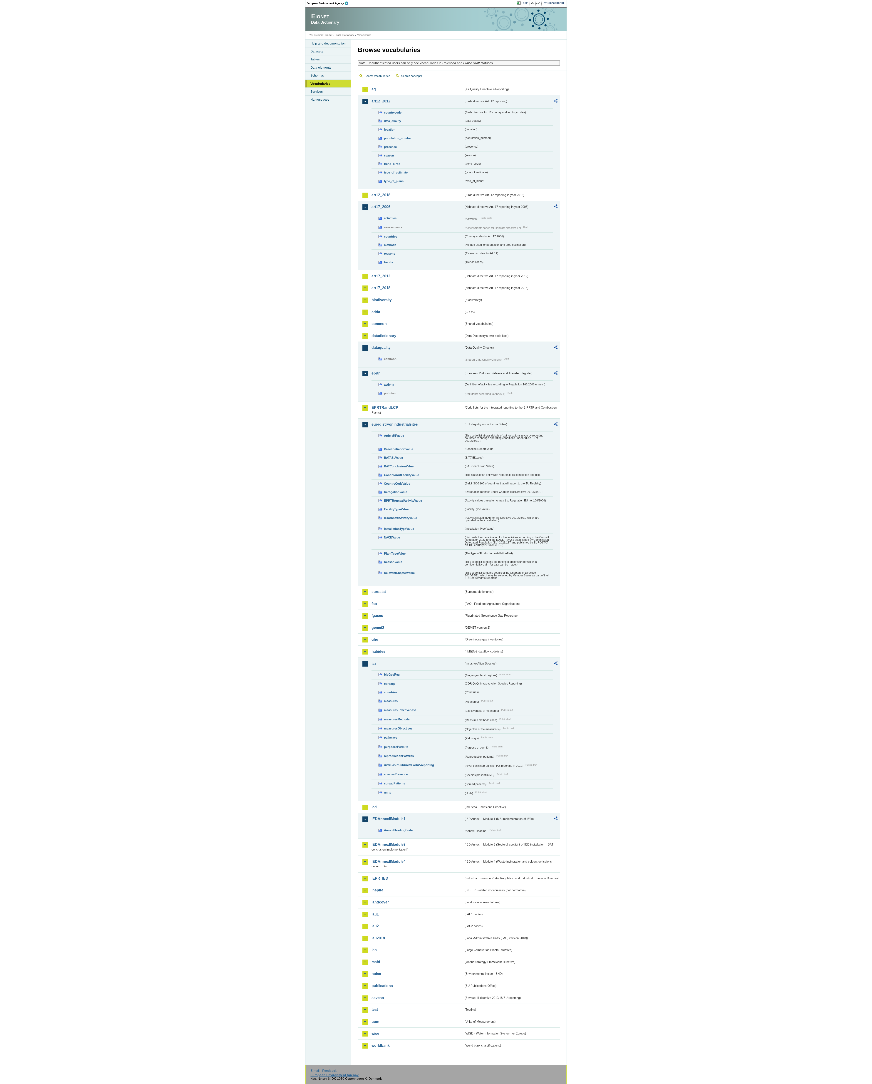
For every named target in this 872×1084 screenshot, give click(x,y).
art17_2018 (381, 288)
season (389, 155)
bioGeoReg (392, 674)
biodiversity (382, 300)
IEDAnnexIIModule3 (389, 844)
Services (316, 91)
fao (374, 604)
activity (389, 384)
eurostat (379, 592)
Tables (315, 59)
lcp (374, 950)
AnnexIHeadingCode (398, 830)
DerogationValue (395, 492)
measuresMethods (397, 719)
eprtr (376, 373)
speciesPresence (396, 774)
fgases (377, 616)
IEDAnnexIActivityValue (400, 518)
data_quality (392, 121)
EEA (329, 3)
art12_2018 (381, 195)
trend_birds (392, 164)
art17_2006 (381, 207)
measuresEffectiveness (400, 710)
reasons (389, 253)
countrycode (392, 112)
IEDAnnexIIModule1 (389, 819)
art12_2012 (381, 101)
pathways (390, 737)
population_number (398, 138)
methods (390, 245)
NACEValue (392, 537)
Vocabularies (320, 83)
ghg (375, 639)
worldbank (381, 1045)
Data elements (320, 67)
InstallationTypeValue (399, 529)
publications (382, 986)
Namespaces (319, 99)
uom (375, 1022)
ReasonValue (393, 562)
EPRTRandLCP (385, 407)
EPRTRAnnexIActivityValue (403, 500)
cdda (376, 312)
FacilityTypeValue (396, 509)
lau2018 (378, 938)
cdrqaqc (389, 683)
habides (378, 651)
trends (388, 262)
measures (391, 701)
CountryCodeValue (397, 483)
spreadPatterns (394, 783)
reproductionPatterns (399, 756)
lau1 (375, 914)
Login (524, 3)
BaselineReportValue (398, 449)
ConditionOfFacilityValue (401, 475)
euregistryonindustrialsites (395, 424)
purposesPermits (396, 747)
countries (390, 236)
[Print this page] (533, 3)
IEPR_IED (380, 878)
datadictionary (384, 336)
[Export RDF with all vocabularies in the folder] (555, 101)
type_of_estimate (396, 172)
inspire (377, 890)
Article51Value (394, 435)
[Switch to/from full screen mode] (539, 3)
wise (375, 1033)
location (389, 129)
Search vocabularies (377, 76)
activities (390, 218)
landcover (380, 902)
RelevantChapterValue (399, 573)
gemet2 (378, 628)
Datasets (316, 51)
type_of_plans (394, 181)
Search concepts (411, 76)
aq (374, 89)
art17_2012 (381, 276)
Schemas (317, 75)
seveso (378, 998)
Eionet (328, 35)
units (387, 792)
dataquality (381, 348)
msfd (376, 962)
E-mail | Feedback (323, 1070)
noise (376, 974)
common (379, 324)
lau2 (375, 926)
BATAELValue (393, 457)
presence (390, 147)
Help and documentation (328, 43)
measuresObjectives (398, 728)
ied (374, 807)
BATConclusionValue (399, 466)
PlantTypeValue (395, 553)
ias (374, 663)
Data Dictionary (345, 35)
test (375, 1010)
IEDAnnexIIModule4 (389, 861)
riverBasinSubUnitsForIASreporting (409, 765)
